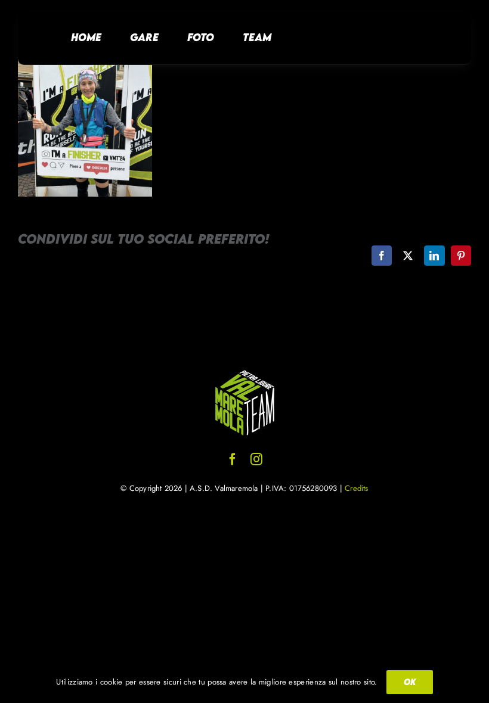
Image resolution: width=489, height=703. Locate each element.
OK (410, 682)
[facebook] (233, 459)
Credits (356, 488)
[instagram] (256, 459)
